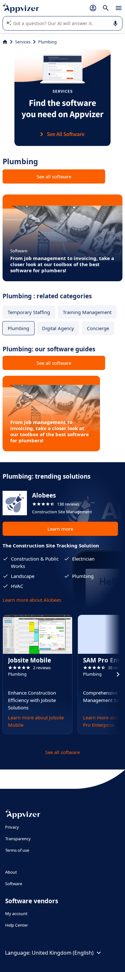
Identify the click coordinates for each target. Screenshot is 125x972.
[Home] (5, 42)
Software (13, 884)
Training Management (87, 312)
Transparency (18, 839)
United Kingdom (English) (63, 952)
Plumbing (18, 328)
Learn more (60, 529)
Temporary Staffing (29, 312)
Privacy (12, 827)
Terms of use (17, 850)
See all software (54, 176)
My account (16, 913)
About (11, 872)
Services (22, 42)
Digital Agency (58, 328)
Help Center (16, 925)
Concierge (98, 328)
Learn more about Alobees (32, 600)
